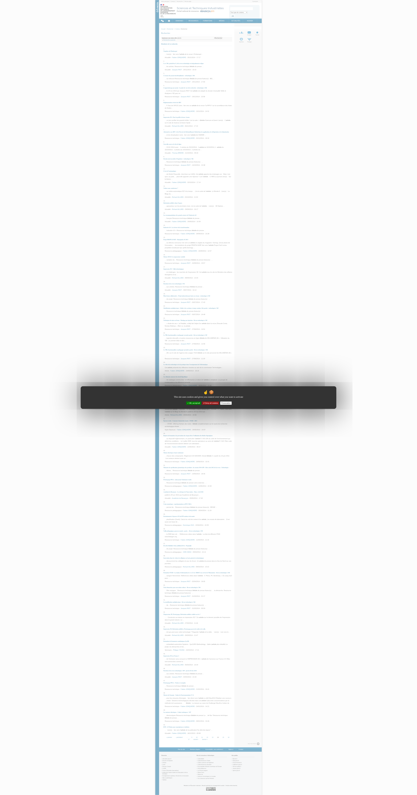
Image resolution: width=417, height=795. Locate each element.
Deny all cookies (211, 403)
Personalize (226, 403)
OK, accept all (194, 403)
